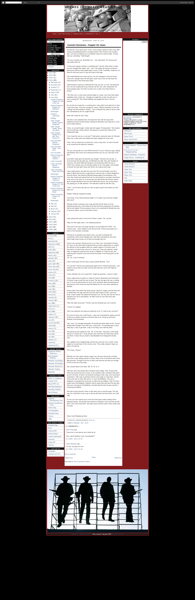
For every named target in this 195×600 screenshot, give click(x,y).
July (52, 95)
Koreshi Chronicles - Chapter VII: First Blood (57, 190)
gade (50, 261)
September (54, 90)
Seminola (51, 439)
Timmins (51, 445)
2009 (51, 227)
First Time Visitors (64, 33)
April (52, 206)
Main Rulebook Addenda (53, 357)
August (53, 92)
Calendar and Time (54, 454)
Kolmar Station (53, 434)
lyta (49, 286)
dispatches (52, 244)
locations (51, 280)
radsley (50, 314)
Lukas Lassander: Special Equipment (56, 165)
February (54, 211)
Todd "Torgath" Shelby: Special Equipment (57, 122)
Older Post (118, 458)
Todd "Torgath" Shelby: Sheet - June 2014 (57, 128)
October (53, 87)
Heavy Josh (128, 175)
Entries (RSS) (89, 33)
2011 (51, 222)
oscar (50, 309)
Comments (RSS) (78, 33)
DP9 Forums (128, 134)
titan (49, 331)
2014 (51, 80)
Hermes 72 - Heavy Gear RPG (91, 7)
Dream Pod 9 (128, 136)
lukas (50, 283)
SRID (50, 419)
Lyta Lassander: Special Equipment (56, 142)
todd (49, 334)
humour (50, 272)
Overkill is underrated (55, 115)
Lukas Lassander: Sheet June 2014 (57, 170)
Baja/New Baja (53, 425)
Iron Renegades (53, 410)
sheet (50, 325)
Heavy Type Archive (130, 139)
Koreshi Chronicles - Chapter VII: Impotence (57, 178)
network (51, 300)
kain (49, 278)
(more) (133, 124)
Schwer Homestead (54, 436)
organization (52, 306)
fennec (50, 255)
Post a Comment (70, 454)
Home (54, 33)
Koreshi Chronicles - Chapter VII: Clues (57, 196)
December (54, 82)
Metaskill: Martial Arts (55, 366)
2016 (51, 75)
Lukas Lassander (56, 161)
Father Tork (128, 169)
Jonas (50, 275)
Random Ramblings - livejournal (134, 155)
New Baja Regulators (55, 386)
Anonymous (128, 117)
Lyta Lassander (56, 153)
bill (49, 238)
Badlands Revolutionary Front (55, 399)
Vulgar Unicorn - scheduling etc (134, 157)
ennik (50, 250)
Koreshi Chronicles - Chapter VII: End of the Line (57, 101)
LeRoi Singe (128, 181)
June (52, 97)
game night (52, 264)
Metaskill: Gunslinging (55, 360)
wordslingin (127, 118)
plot (49, 311)
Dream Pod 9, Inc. (118, 534)
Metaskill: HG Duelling (55, 363)
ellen (50, 247)
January (53, 214)
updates (51, 339)
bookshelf (51, 241)
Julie (125, 178)
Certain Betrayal (71, 444)
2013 (51, 217)
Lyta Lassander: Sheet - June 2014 (56, 148)
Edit (97, 33)
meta (50, 292)
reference (51, 317)
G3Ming (53, 118)
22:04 (93, 420)
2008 (51, 229)
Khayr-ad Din (52, 431)
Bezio (50, 428)
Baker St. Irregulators (55, 378)
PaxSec (50, 416)
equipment (51, 252)
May (52, 204)
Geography (51, 451)
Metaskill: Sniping (54, 369)
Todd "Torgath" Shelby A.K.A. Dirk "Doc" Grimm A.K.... (56, 135)
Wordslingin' (54, 111)
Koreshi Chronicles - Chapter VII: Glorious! (57, 156)
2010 (51, 224)
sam (49, 320)
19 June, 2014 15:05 (74, 439)
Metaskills (51, 372)
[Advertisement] (135, 78)
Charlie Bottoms (129, 167)
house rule (51, 269)
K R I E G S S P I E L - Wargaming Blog (131, 151)
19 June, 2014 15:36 (74, 449)
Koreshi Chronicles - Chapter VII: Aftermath (57, 107)
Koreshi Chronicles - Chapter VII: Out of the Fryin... (57, 184)
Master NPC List (53, 384)
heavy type (52, 266)
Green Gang (52, 408)
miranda (51, 297)
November (54, 85)
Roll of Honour (52, 392)
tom (49, 337)
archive (50, 236)
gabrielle (51, 258)
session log (52, 323)
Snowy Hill (51, 442)
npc (49, 303)
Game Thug (70, 430)
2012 (51, 219)
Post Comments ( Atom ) (82, 461)
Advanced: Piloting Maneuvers (54, 352)
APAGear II (128, 131)
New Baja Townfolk (54, 389)
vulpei (50, 342)
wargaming (52, 345)
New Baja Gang (53, 413)
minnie (50, 294)
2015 (51, 78)
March (53, 209)
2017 (51, 73)
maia (50, 289)
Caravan (51, 66)
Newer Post (69, 458)
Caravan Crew (52, 381)
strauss (50, 328)
